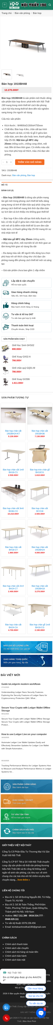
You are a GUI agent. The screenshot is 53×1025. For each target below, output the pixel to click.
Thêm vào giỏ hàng (30, 162)
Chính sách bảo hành (16, 956)
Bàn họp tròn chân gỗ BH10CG (40, 471)
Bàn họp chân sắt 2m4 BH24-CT (13, 587)
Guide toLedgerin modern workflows (20, 684)
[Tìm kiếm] (50, 5)
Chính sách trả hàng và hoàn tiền (21, 952)
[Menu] (4, 5)
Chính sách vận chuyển (17, 948)
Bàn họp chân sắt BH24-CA (13, 626)
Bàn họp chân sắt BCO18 (40, 509)
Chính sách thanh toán (16, 944)
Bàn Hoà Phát (29, 1021)
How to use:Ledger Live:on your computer (24, 734)
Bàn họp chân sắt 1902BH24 (40, 548)
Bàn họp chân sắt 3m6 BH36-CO (13, 509)
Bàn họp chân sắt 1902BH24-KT (13, 432)
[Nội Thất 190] (27, 4)
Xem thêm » (23, 880)
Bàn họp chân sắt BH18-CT (13, 548)
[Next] (46, 43)
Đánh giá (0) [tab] (7, 190)
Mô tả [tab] (4, 185)
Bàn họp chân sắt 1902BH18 (40, 587)
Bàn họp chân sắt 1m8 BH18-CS (13, 471)
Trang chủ (7, 13)
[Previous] (6, 43)
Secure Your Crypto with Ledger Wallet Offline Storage (25, 709)
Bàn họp (37, 13)
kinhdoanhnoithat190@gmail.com (29, 927)
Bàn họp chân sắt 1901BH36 (40, 432)
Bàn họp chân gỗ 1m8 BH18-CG (40, 626)
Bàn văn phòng (22, 13)
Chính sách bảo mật (15, 960)
